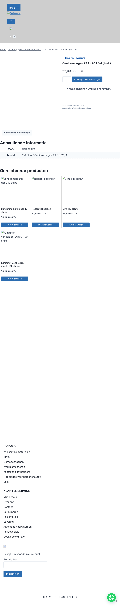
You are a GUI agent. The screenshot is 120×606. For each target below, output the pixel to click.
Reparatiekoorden (41, 208)
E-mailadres (12, 559)
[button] (111, 597)
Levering (9, 521)
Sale (6, 481)
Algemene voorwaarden (18, 526)
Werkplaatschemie (14, 466)
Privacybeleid (11, 531)
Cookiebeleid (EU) (14, 536)
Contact (8, 506)
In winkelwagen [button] (15, 225)
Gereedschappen (14, 461)
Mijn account (11, 497)
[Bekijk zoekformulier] (11, 21)
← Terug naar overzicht (73, 58)
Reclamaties (11, 516)
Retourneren (11, 511)
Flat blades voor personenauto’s (22, 476)
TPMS (7, 456)
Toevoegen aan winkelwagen (87, 79)
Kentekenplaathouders (17, 471)
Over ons (9, 502)
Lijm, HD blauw (70, 208)
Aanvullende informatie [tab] (17, 132)
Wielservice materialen (81, 108)
